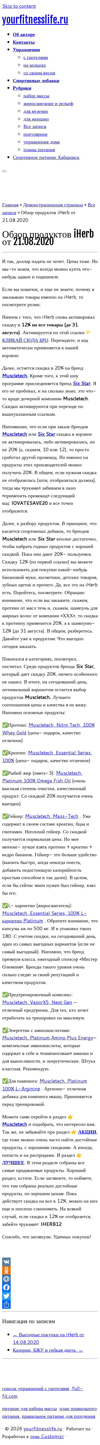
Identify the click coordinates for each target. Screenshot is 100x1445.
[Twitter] (50, 1296)
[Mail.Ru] (50, 1279)
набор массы (36, 95)
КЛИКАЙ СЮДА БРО (25, 340)
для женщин (36, 118)
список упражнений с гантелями (35, 1388)
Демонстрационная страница (53, 204)
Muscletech (14, 375)
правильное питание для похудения (58, 1415)
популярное (35, 133)
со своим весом (39, 72)
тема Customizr (47, 1436)
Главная (10, 204)
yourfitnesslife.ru (35, 20)
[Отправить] (50, 1304)
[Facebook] (50, 1287)
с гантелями (35, 57)
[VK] (50, 1262)
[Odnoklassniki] (50, 1270)
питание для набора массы (29, 1408)
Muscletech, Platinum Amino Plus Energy (47, 1037)
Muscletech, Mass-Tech (51, 815)
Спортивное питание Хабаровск (46, 157)
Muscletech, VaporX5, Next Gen (37, 1002)
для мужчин (35, 110)
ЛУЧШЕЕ (13, 1162)
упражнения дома (41, 141)
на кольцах (34, 64)
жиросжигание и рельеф (48, 103)
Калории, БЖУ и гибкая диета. (48, 1349)
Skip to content (19, 5)
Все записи (34, 126)
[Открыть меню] (4, 171)
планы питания (39, 149)
